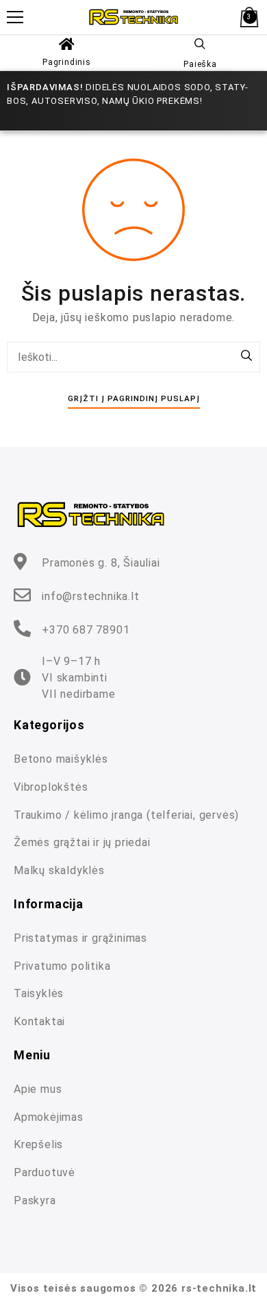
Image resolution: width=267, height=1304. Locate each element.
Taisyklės (39, 993)
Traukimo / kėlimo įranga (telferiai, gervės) (126, 815)
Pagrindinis (66, 62)
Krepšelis (38, 1144)
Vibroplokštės (51, 786)
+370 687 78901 (85, 629)
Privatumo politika (62, 966)
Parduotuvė (44, 1172)
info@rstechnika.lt (90, 596)
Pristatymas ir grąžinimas (80, 938)
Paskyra (35, 1200)
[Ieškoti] (246, 356)
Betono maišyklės (61, 758)
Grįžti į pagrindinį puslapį (134, 398)
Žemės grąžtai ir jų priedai (82, 842)
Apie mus (38, 1089)
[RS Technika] (133, 17)
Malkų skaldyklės (59, 870)
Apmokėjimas (49, 1117)
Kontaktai (39, 1021)
